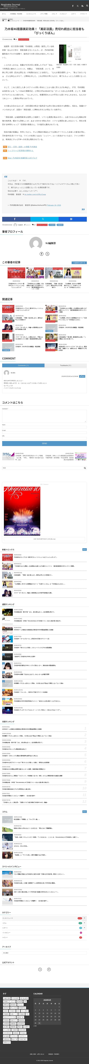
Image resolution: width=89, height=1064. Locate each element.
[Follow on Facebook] (49, 969)
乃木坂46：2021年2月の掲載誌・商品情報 (27, 346)
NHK (18, 1011)
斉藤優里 (6, 1014)
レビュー (41, 937)
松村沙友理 (22, 1030)
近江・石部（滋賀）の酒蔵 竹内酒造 (22, 147)
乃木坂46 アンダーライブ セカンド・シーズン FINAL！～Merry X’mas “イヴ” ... (37, 710)
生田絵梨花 (21, 1023)
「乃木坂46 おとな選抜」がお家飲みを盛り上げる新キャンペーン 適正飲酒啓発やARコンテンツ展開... (44, 566)
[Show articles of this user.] (23, 243)
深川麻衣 (6, 1026)
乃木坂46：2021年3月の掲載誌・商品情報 (71, 327)
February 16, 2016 (54, 205)
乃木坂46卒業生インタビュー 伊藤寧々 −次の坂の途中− (18, 796)
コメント (28, 225)
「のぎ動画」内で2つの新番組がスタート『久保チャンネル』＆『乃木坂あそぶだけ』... (39, 584)
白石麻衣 (26, 1026)
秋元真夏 (6, 1036)
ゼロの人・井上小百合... (21, 846)
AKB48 (6, 1011)
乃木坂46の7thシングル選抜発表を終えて (14, 749)
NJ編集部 (20, 225)
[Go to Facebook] (41, 254)
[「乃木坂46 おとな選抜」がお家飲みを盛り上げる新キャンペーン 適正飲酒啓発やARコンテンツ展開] (35, 276)
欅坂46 (20, 1026)
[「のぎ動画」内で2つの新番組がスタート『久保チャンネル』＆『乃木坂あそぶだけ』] (73, 276)
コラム (53, 13)
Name (3, 424)
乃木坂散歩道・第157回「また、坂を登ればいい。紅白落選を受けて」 (34, 612)
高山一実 (14, 1039)
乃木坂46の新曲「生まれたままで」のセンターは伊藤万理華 (31, 674)
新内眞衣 (13, 1004)
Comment (4, 408)
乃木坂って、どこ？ (9, 1001)
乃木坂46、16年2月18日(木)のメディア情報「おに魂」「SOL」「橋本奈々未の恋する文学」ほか (29, 457)
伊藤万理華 (7, 998)
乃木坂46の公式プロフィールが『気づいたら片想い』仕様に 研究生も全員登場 (25, 762)
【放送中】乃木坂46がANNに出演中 (24, 656)
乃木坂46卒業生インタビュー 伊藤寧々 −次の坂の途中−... (31, 901)
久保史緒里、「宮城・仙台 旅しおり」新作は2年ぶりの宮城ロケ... (33, 575)
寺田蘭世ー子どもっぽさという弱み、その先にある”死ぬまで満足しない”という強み (38, 683)
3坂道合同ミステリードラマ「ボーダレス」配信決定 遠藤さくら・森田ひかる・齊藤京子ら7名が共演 (73, 348)
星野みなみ (7, 1042)
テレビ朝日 (7, 1030)
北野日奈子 (7, 1039)
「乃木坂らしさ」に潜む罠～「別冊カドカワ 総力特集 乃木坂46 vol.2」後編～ (25, 802)
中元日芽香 (15, 998)
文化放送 (23, 1033)
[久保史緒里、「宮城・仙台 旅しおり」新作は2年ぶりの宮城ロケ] (54, 276)
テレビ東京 (25, 1011)
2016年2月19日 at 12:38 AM (70, 376)
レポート (73, 13)
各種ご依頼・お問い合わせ (37, 1054)
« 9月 (35, 1026)
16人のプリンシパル (9, 1017)
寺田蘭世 (21, 1014)
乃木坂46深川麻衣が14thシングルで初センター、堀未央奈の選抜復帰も (35, 665)
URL (3, 436)
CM (25, 1001)
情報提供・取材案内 (7, 19)
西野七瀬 (6, 1004)
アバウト (82, 13)
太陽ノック (14, 1014)
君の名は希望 (24, 998)
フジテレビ (14, 1036)
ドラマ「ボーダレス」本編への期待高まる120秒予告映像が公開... (33, 593)
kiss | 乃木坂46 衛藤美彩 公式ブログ (22, 158)
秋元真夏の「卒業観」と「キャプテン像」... (27, 819)
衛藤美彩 (60, 225)
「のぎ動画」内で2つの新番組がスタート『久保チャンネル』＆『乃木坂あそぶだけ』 (72, 285)
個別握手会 (22, 1007)
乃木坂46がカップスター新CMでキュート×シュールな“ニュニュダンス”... (35, 557)
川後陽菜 (14, 1030)
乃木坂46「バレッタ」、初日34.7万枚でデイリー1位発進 (30, 692)
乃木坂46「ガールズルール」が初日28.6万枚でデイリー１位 (31, 638)
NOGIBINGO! (8, 1033)
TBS (27, 1014)
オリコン (20, 1004)
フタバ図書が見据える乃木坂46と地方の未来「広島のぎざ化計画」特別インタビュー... (39, 874)
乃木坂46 (52, 225)
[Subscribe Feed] (82, 6)
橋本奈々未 (20, 1017)
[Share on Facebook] (73, 6)
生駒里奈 (16, 1033)
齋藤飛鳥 (13, 1026)
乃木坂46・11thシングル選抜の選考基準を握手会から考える (20, 756)
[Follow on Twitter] (77, 6)
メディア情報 (43, 13)
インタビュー (63, 13)
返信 (83, 376)
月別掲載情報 (49, 331)
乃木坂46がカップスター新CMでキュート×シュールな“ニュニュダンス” (16, 285)
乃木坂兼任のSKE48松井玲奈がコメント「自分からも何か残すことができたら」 (37, 701)
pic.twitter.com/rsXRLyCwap (35, 194)
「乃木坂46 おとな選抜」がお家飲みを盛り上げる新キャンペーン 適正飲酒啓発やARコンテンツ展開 (73, 310)
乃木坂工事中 (23, 1039)
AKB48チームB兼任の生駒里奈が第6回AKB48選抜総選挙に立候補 (33, 630)
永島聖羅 (6, 1023)
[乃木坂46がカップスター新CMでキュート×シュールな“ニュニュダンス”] (16, 276)
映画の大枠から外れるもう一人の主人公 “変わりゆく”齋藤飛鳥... (33, 828)
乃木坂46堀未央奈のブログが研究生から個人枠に (16, 789)
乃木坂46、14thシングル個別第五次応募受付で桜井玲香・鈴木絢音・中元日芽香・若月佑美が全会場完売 (59, 457)
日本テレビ (14, 1020)
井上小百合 (14, 1007)
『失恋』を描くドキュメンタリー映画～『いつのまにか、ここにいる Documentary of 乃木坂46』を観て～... (46, 837)
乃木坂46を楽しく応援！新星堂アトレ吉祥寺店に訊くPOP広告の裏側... (35, 883)
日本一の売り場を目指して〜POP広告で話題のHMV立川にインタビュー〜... (36, 892)
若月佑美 (19, 1001)
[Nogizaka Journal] (10, 7)
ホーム (4, 13)
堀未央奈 (21, 1020)
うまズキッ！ (23, 1036)
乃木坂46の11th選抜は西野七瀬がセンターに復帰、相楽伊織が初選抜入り (23, 769)
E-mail (3, 430)
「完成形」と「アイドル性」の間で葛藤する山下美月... (30, 855)
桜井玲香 (6, 1007)
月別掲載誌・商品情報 (16, 13)
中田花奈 (6, 1020)
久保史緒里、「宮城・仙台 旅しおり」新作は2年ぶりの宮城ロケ (54, 285)
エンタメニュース (31, 13)
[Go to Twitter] (47, 254)
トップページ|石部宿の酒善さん (20, 151)
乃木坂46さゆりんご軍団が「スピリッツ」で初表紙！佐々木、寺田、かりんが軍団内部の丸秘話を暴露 (32, 776)
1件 (16, 39)
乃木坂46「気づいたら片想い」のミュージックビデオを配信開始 (33, 647)
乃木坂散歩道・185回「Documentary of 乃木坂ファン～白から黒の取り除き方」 (38, 621)
